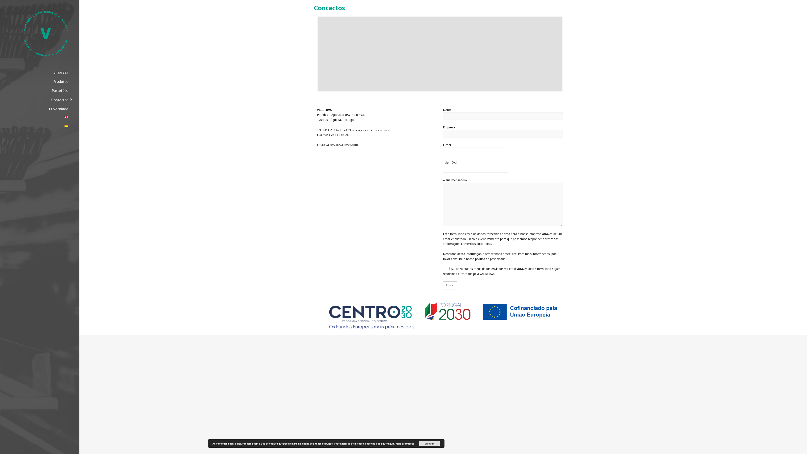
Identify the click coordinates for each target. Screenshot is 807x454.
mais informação (405, 443)
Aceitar (429, 443)
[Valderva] (45, 36)
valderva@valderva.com (342, 145)
